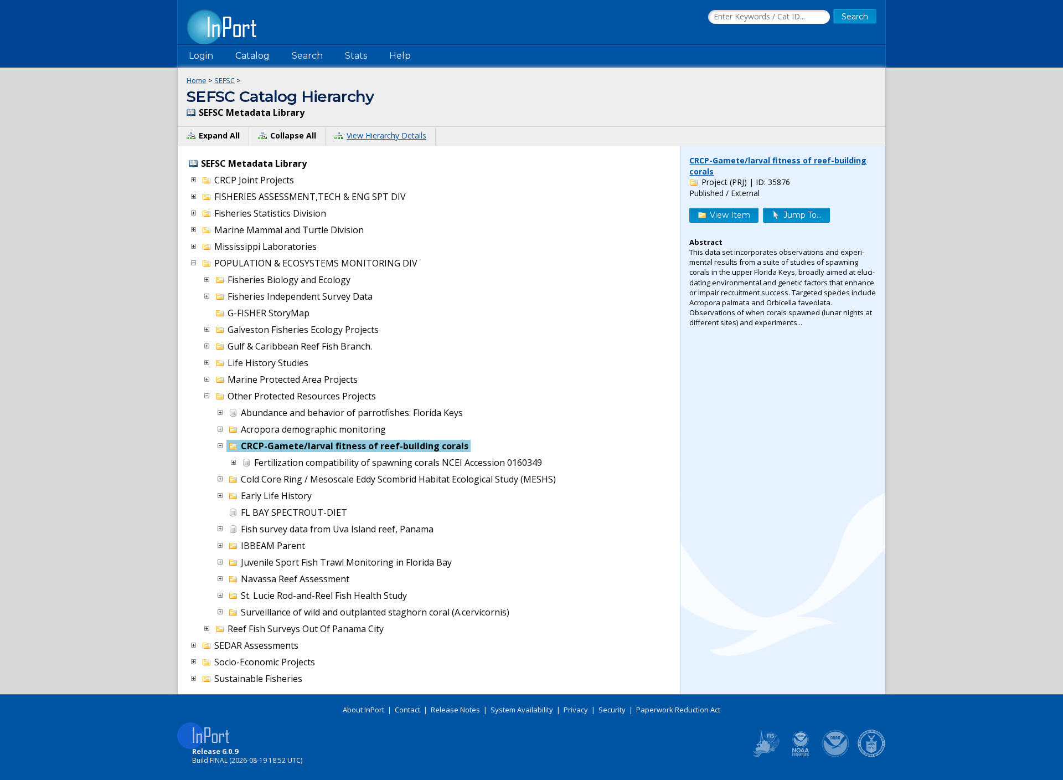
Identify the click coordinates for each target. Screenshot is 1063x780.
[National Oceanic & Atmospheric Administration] (836, 755)
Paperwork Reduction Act (678, 710)
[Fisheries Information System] (765, 755)
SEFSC (224, 80)
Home (197, 80)
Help (400, 55)
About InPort (363, 710)
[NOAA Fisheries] (800, 755)
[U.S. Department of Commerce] (871, 755)
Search (307, 55)
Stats (356, 55)
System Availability (522, 710)
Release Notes (455, 710)
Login (201, 55)
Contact (407, 710)
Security (612, 710)
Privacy (576, 710)
